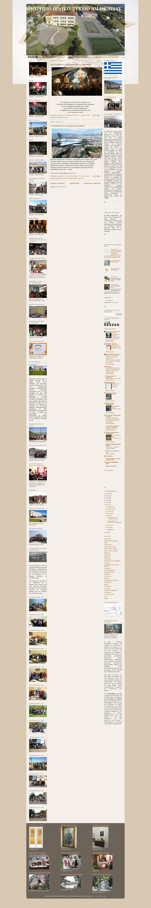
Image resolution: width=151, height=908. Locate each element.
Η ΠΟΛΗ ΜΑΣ (107, 568)
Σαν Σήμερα (107, 588)
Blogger (104, 896)
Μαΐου (109, 515)
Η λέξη (113, 394)
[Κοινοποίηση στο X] (96, 115)
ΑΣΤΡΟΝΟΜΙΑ (108, 544)
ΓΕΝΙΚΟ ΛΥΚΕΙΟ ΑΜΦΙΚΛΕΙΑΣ (110, 404)
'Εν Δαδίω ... (109, 366)
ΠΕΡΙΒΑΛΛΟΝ (107, 582)
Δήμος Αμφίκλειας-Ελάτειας (113, 354)
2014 (107, 498)
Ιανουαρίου (110, 506)
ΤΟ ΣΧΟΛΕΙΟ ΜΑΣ (109, 594)
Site (107, 452)
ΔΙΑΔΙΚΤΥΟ (107, 553)
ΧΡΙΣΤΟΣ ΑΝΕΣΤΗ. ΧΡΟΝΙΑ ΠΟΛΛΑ (115, 261)
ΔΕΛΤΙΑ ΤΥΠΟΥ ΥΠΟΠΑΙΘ (110, 551)
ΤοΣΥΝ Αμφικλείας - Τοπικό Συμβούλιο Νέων (113, 459)
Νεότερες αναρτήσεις (57, 183)
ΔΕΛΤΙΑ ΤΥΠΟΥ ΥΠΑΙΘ (110, 547)
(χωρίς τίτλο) (114, 276)
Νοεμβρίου (110, 529)
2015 (107, 500)
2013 (107, 496)
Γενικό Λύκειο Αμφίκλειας (112, 426)
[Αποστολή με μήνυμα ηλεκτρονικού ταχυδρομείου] (93, 115)
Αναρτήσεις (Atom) (61, 186)
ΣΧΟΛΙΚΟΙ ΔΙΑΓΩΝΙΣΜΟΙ (110, 590)
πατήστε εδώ (72, 173)
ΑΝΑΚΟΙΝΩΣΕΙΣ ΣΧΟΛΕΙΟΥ (62, 117)
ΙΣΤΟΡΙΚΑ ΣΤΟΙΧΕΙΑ (109, 572)
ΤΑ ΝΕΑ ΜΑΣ (109, 456)
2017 (107, 504)
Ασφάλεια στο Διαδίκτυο (112, 451)
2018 (107, 532)
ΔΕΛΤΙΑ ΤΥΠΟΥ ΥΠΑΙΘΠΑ (110, 548)
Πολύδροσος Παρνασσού (112, 331)
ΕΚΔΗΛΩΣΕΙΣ (107, 555)
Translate (116, 302)
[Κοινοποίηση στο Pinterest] (99, 115)
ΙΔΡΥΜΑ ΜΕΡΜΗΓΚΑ (109, 570)
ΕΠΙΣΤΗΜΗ (107, 563)
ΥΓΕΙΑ (105, 596)
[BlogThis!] (95, 115)
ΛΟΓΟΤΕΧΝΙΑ (107, 576)
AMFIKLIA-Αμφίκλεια (111, 343)
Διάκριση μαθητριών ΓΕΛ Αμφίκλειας (116, 269)
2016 (107, 502)
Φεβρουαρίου (110, 509)
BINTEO (106, 598)
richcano (96, 896)
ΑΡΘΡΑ (106, 543)
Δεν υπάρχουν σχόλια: (84, 115)
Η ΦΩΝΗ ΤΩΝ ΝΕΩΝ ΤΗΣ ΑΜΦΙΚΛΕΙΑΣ (112, 433)
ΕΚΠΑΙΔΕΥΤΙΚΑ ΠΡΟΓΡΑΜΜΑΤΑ (112, 561)
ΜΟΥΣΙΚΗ (106, 578)
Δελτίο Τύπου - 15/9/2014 (112, 446)
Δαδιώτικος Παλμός (111, 466)
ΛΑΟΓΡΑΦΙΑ (107, 574)
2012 (107, 493)
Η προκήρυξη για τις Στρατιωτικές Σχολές (67, 126)
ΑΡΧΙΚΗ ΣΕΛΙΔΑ (32, 57)
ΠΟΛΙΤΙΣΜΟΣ (107, 586)
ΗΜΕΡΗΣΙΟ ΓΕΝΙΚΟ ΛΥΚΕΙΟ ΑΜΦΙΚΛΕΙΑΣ (73, 9)
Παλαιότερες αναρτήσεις (92, 183)
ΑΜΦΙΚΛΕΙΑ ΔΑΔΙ (110, 382)
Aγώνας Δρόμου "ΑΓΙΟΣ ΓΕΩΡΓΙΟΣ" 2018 (115, 286)
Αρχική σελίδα (74, 183)
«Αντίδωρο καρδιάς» (111, 393)
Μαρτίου (109, 511)
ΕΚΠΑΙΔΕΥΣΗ (107, 559)
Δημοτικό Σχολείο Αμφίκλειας (110, 376)
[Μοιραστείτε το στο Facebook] (98, 115)
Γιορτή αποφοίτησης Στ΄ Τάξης (113, 378)
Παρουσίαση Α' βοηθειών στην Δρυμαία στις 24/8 (116, 347)
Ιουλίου (109, 527)
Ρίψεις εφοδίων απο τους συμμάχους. (115, 385)
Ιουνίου (109, 525)
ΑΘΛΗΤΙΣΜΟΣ (108, 538)
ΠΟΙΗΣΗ (106, 584)
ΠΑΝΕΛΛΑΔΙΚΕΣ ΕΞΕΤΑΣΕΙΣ (76, 178)
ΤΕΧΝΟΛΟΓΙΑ (107, 592)
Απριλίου (109, 513)
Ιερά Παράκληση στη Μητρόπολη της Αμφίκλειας (70, 64)
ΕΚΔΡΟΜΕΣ (107, 557)
